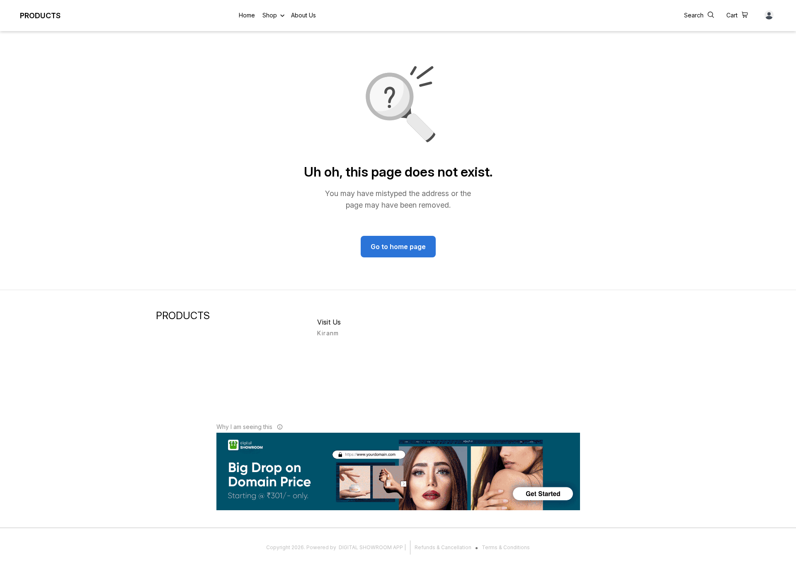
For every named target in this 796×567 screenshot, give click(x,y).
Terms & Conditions (506, 547)
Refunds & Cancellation (443, 547)
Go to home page (398, 246)
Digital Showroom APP (371, 547)
